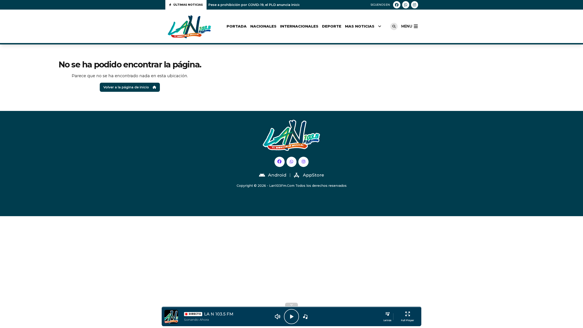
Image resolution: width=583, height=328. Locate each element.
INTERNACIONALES (299, 26)
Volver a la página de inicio (126, 87)
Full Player (407, 320)
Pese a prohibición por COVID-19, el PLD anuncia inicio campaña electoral (270, 5)
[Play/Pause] (291, 316)
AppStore (313, 175)
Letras (387, 320)
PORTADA (237, 26)
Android (277, 175)
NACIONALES (263, 26)
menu (406, 26)
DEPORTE (331, 26)
